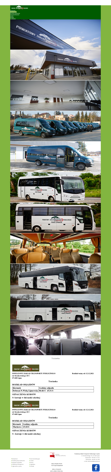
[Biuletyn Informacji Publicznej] (58, 457)
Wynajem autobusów (15, 13)
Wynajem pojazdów (17, 462)
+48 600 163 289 (95, 459)
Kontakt (12, 17)
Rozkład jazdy (13, 12)
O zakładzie (13, 18)
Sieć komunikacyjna (14, 14)
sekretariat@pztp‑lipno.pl (94, 461)
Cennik (11, 16)
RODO (31, 462)
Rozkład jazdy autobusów (18, 460)
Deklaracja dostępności (18, 464)
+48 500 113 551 (95, 457)
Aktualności (12, 10)
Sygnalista (32, 464)
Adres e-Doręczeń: (56, 469)
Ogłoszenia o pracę (17, 466)
